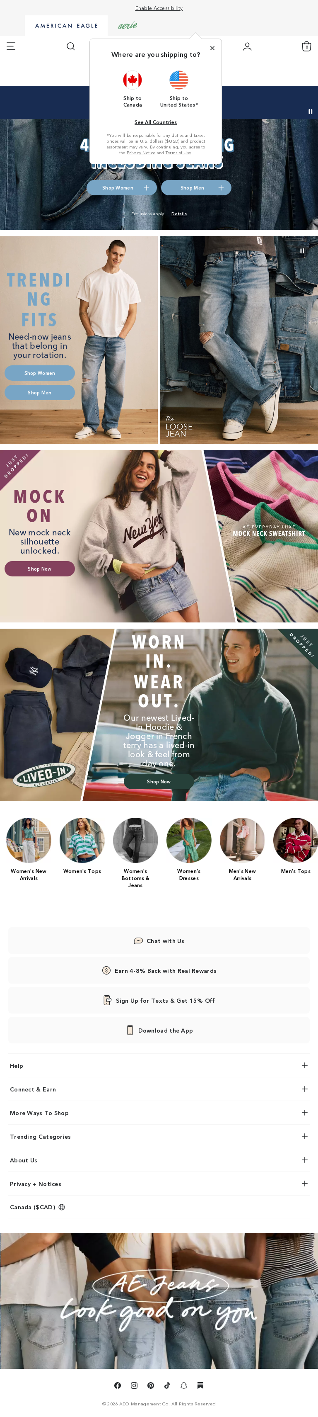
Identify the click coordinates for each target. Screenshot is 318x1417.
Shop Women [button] (117, 187)
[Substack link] (200, 1386)
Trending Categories (40, 1136)
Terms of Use (178, 153)
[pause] (302, 251)
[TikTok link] (167, 1386)
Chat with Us (166, 940)
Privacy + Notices (35, 1183)
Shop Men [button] (240, 100)
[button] (133, 89)
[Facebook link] (117, 1386)
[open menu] (11, 46)
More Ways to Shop (39, 1112)
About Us (23, 1160)
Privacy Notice (141, 153)
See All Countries (156, 121)
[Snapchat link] (184, 1386)
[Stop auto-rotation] (310, 111)
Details (274, 100)
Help (16, 1065)
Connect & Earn (33, 1089)
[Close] (212, 48)
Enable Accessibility (159, 7)
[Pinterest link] (150, 1386)
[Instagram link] (134, 1386)
